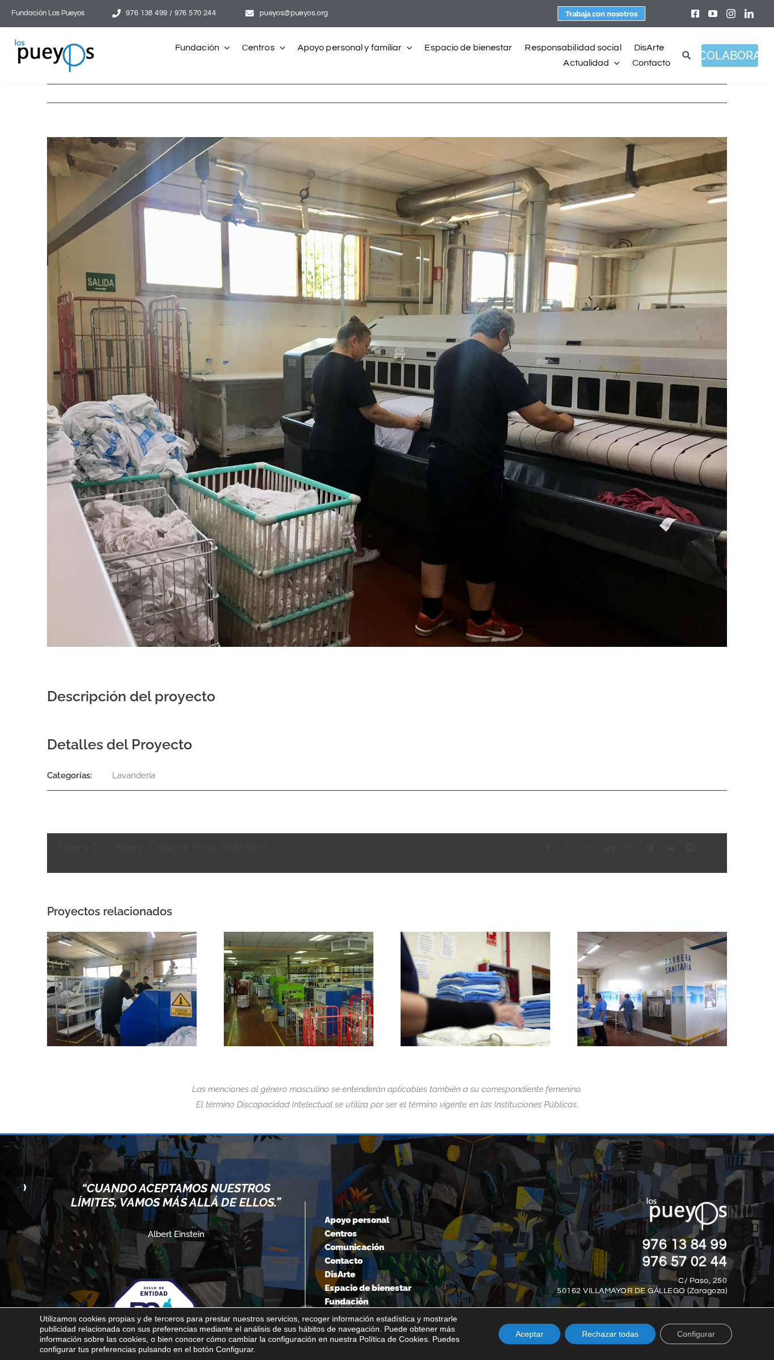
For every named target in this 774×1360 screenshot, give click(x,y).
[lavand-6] (122, 989)
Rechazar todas (610, 1333)
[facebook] (695, 13)
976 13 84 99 (685, 1244)
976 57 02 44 (685, 1261)
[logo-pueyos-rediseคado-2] (54, 43)
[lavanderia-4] (475, 989)
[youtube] (712, 13)
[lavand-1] (298, 989)
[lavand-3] (652, 989)
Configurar (696, 1333)
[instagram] (730, 13)
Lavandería (133, 775)
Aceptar (529, 1333)
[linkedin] (749, 13)
